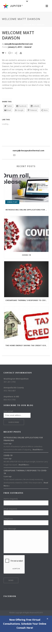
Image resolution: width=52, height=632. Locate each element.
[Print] (22, 52)
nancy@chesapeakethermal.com (18, 44)
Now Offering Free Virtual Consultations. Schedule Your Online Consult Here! (24, 623)
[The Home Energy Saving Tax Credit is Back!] (26, 324)
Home (10, 25)
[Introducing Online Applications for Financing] (26, 189)
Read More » (38, 449)
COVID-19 (26, 255)
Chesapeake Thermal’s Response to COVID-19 (27, 300)
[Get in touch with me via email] (14, 155)
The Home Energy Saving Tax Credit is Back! (27, 345)
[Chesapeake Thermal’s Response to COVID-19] (26, 279)
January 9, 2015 (15, 47)
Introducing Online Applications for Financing (27, 210)
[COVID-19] (26, 234)
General (18, 25)
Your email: (8, 411)
